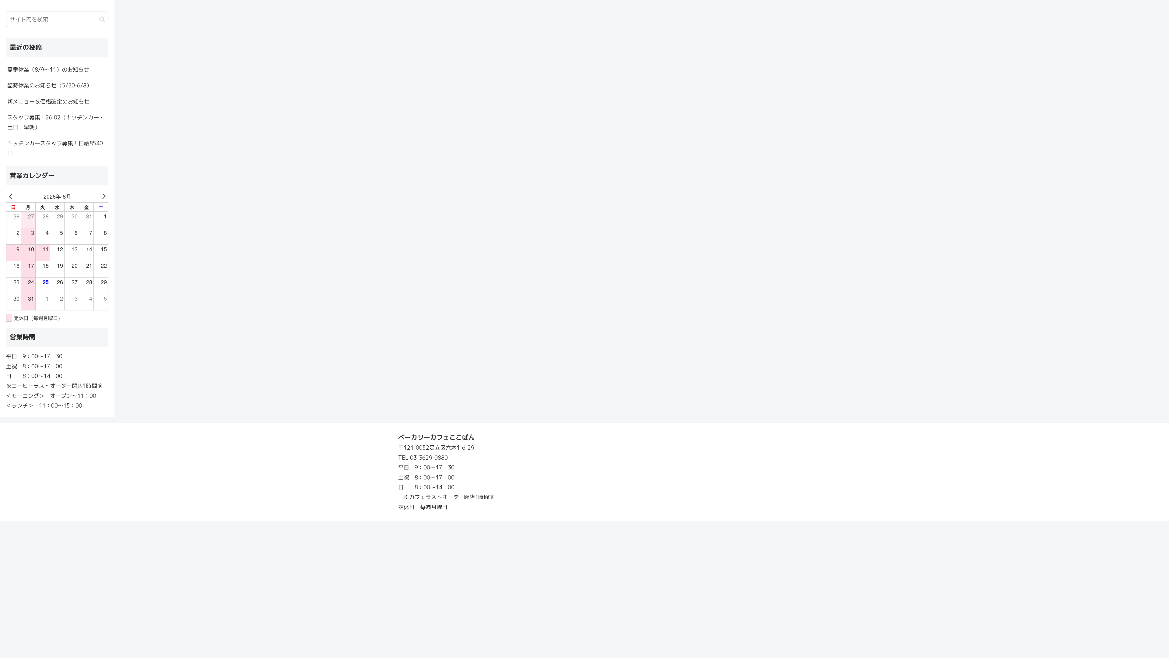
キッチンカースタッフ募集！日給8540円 (55, 148)
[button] (102, 19)
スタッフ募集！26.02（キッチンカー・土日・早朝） (55, 122)
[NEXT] (102, 196)
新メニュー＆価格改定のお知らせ (48, 101)
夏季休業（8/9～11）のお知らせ (48, 69)
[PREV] (12, 196)
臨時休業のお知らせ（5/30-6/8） (49, 85)
